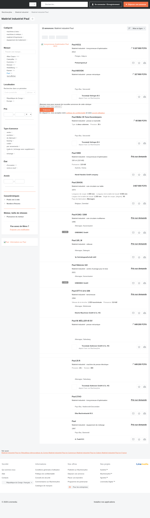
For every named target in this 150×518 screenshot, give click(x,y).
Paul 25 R (76, 361)
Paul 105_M (77, 240)
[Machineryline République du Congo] (14, 4)
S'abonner (47, 110)
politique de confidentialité (75, 113)
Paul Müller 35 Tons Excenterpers (87, 117)
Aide (3, 474)
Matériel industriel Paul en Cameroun (63, 453)
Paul (74, 421)
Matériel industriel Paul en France (114, 453)
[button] (139, 63)
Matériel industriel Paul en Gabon (89, 453)
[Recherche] (43, 4)
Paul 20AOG (77, 182)
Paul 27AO (76, 397)
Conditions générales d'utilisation (47, 470)
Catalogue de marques (43, 486)
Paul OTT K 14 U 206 (81, 291)
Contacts (5, 478)
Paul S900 (76, 153)
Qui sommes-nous (8, 470)
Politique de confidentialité (45, 474)
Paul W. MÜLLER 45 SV (82, 321)
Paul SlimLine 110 (80, 265)
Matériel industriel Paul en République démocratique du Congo (25, 453)
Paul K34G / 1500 (79, 215)
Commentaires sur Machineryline (47, 482)
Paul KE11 (76, 45)
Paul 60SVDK (78, 71)
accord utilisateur (98, 113)
